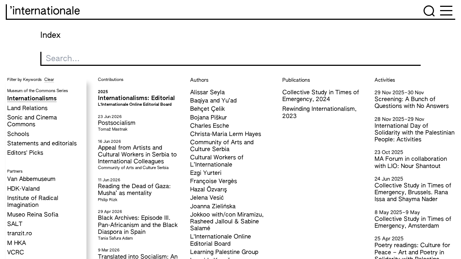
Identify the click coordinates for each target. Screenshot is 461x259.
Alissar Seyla (207, 93)
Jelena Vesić (207, 198)
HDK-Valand (23, 189)
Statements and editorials (42, 144)
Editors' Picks (25, 153)
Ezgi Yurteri (205, 173)
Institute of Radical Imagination (32, 202)
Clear (49, 80)
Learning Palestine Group (224, 252)
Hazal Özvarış (208, 190)
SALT (14, 224)
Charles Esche (209, 126)
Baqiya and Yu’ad (213, 101)
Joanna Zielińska (213, 207)
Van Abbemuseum (31, 179)
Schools (18, 134)
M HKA (16, 243)
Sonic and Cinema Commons (32, 121)
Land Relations (27, 109)
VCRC (15, 253)
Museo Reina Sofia (32, 215)
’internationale (45, 11)
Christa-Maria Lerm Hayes (225, 134)
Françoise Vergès (213, 182)
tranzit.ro (19, 234)
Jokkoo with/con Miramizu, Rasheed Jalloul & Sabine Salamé (227, 222)
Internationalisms (32, 99)
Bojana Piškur (208, 118)
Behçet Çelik (207, 109)
